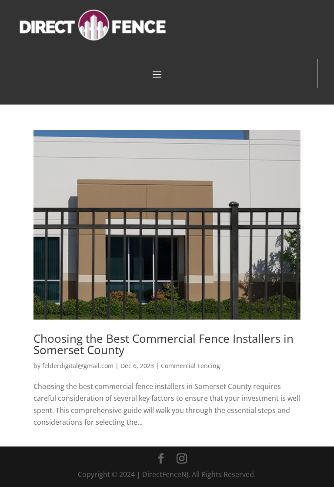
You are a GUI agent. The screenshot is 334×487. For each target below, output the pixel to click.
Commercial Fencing (190, 366)
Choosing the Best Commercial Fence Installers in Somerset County (163, 344)
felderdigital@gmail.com (78, 366)
